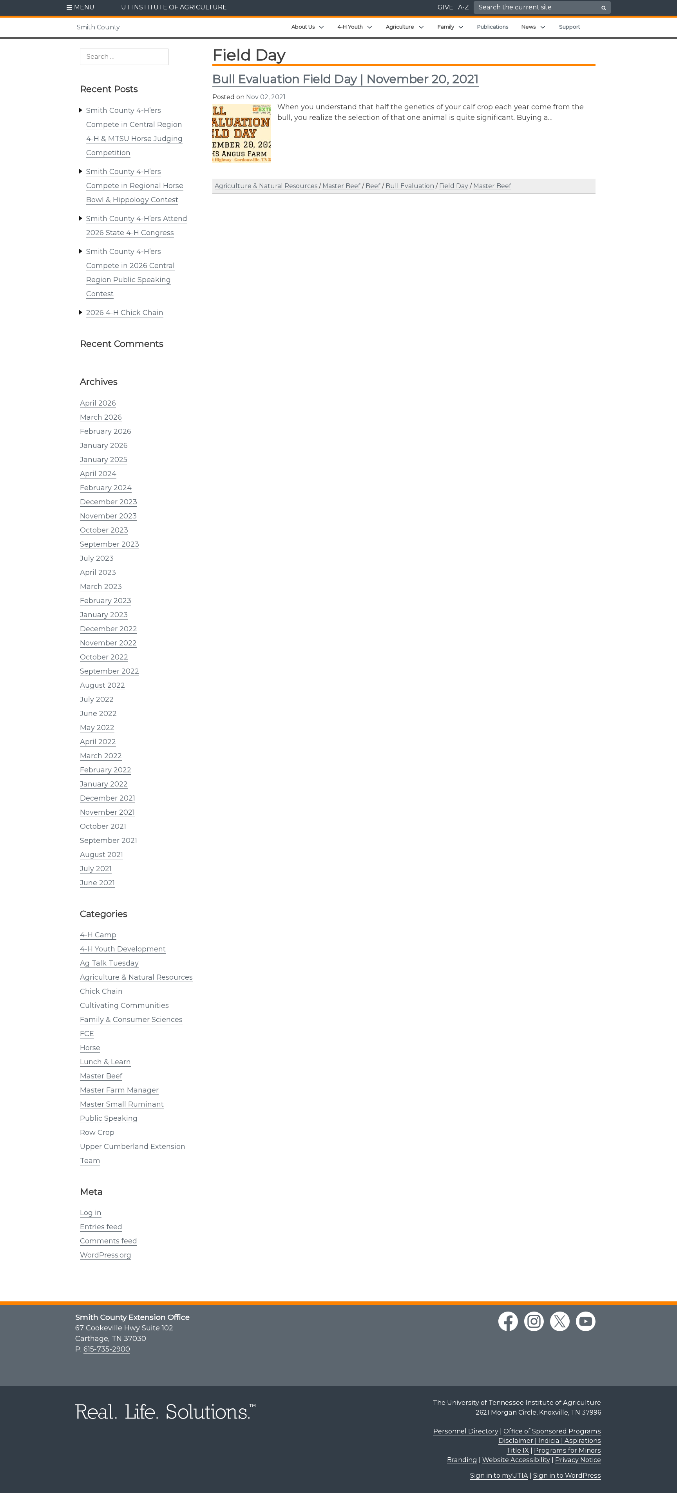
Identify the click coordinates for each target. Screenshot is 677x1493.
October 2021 (103, 826)
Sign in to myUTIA (499, 1475)
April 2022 (98, 741)
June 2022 (98, 713)
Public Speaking (109, 1118)
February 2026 (105, 431)
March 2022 (101, 756)
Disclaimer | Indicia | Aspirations (549, 1440)
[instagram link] (534, 1321)
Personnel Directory (465, 1431)
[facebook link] (508, 1321)
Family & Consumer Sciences (131, 1019)
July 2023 (97, 558)
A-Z (463, 7)
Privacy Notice (578, 1460)
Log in (90, 1213)
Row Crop (97, 1132)
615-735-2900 (106, 1349)
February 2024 (106, 488)
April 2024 (98, 473)
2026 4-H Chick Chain (124, 312)
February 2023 (105, 600)
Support (569, 27)
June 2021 (97, 883)
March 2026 (101, 417)
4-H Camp (98, 935)
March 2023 (101, 586)
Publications (492, 27)
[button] (80, 8)
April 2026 (98, 403)
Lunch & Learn (105, 1062)
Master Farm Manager (119, 1090)
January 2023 (104, 615)
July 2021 (96, 868)
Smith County (98, 27)
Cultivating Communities (124, 1005)
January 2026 (104, 445)
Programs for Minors (567, 1450)
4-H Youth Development (123, 949)
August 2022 (102, 685)
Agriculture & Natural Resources (136, 977)
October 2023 (104, 530)
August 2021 (101, 854)
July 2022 (97, 699)
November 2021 (107, 812)
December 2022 (108, 629)
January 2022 (104, 784)
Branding (462, 1460)
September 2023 (109, 544)
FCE (87, 1033)
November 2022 (108, 643)
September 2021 (108, 840)
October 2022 (104, 657)
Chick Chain (101, 991)
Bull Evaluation (410, 186)
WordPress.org (105, 1255)
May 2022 (97, 727)
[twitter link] (560, 1321)
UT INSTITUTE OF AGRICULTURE (174, 7)
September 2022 (109, 671)
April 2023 (98, 572)
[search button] (604, 8)
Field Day (453, 186)
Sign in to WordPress (567, 1475)
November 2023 (108, 516)
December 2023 (108, 502)
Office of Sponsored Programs (552, 1431)
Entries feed (101, 1227)
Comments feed (108, 1241)
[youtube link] (586, 1321)
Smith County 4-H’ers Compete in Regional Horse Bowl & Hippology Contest (134, 185)
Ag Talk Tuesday (109, 963)
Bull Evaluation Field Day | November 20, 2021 (345, 79)
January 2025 (103, 459)
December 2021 (107, 798)
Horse (90, 1048)
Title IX (518, 1450)
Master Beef (101, 1076)
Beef (373, 186)
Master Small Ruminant (122, 1104)
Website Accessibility (516, 1460)
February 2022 (105, 770)
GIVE (445, 7)
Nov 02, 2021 (266, 97)
